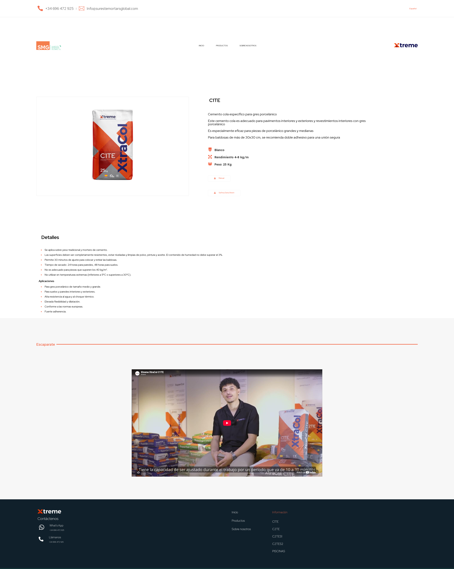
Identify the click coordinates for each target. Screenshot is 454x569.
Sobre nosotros (248, 45)
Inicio (201, 45)
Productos (222, 45)
